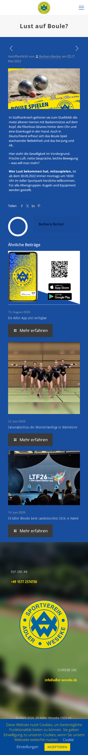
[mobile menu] (81, 7)
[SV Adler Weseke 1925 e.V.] (44, 7)
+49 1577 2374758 (24, 581)
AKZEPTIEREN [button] (57, 747)
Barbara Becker (50, 56)
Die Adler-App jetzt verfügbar (27, 318)
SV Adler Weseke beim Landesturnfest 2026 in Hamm (43, 518)
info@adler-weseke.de (61, 679)
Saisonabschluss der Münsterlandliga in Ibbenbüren (42, 427)
